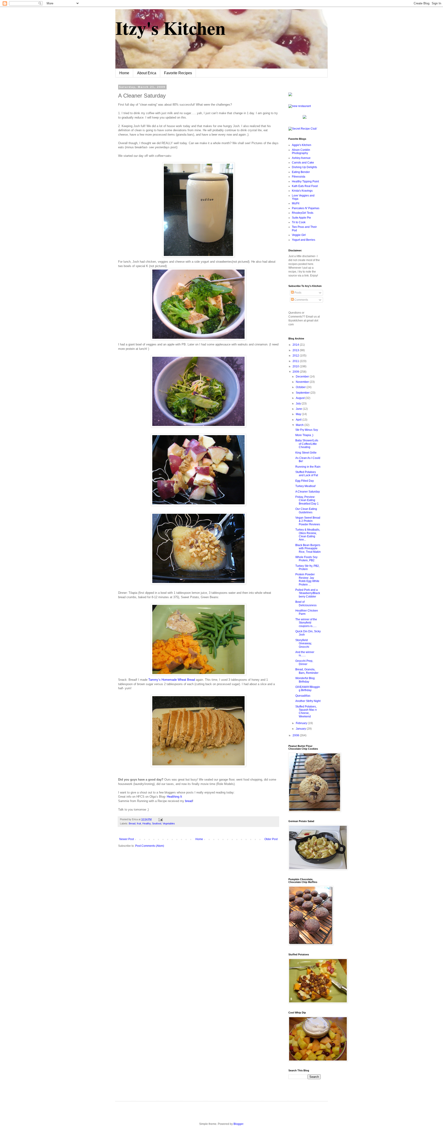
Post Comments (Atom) (149, 845)
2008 (296, 735)
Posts (297, 292)
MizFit (295, 203)
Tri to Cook (298, 222)
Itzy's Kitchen (170, 27)
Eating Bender (301, 172)
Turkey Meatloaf (305, 486)
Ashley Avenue (301, 158)
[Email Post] (160, 819)
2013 (296, 350)
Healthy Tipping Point (305, 181)
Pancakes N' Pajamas (305, 208)
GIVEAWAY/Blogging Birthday (307, 688)
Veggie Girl (299, 235)
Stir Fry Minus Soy (306, 429)
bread (188, 801)
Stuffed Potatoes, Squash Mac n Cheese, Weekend (306, 711)
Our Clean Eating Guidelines (306, 510)
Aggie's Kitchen (301, 145)
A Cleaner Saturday (307, 491)
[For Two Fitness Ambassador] (290, 95)
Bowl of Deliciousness (306, 603)
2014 (296, 344)
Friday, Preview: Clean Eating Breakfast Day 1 (307, 500)
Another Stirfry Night (307, 701)
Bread (132, 823)
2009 (296, 371)
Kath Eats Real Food (305, 186)
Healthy (146, 823)
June (299, 408)
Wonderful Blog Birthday (305, 680)
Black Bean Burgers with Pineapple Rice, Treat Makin (308, 548)
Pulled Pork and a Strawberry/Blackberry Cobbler (307, 593)
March (300, 425)
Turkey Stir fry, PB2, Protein (307, 567)
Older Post (271, 839)
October (301, 387)
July (299, 403)
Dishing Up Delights (304, 167)
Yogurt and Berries (303, 239)
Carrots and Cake (303, 162)
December (303, 376)
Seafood (156, 823)
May (299, 414)
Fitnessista (298, 176)
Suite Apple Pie (301, 217)
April (299, 419)
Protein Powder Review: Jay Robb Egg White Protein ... (307, 579)
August (300, 398)
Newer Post (126, 839)
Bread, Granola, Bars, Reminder (306, 671)
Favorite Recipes (178, 73)
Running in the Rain (307, 466)
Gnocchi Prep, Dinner (304, 662)
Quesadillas (302, 695)
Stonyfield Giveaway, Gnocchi (303, 643)
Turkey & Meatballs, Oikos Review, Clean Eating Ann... (307, 534)
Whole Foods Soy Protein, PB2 (306, 559)
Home (124, 73)
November (303, 381)
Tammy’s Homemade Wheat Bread (172, 679)
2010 (296, 366)
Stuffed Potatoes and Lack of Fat (306, 473)
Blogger (238, 1124)
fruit (139, 823)
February (302, 723)
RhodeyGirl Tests (302, 212)
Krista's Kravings (302, 190)
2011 (296, 361)
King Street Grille (306, 452)
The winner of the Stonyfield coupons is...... (306, 623)
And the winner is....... (304, 654)
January (301, 728)
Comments (301, 299)
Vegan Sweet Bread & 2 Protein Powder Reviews (307, 521)
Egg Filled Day (304, 480)
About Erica (146, 73)
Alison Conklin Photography (301, 151)
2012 (296, 355)
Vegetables (169, 823)
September (303, 392)
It (174, 796)
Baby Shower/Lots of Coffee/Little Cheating (306, 444)
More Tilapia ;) (304, 435)
